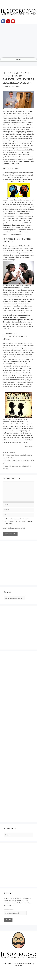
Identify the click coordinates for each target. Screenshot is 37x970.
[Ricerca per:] (18, 835)
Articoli (18, 59)
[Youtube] (13, 21)
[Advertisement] (18, 41)
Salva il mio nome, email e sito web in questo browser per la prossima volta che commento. (19, 521)
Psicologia (12, 452)
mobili (5, 458)
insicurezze (27, 455)
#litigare (8, 455)
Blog (6, 452)
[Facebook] (3, 21)
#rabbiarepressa (17, 455)
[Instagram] (8, 21)
